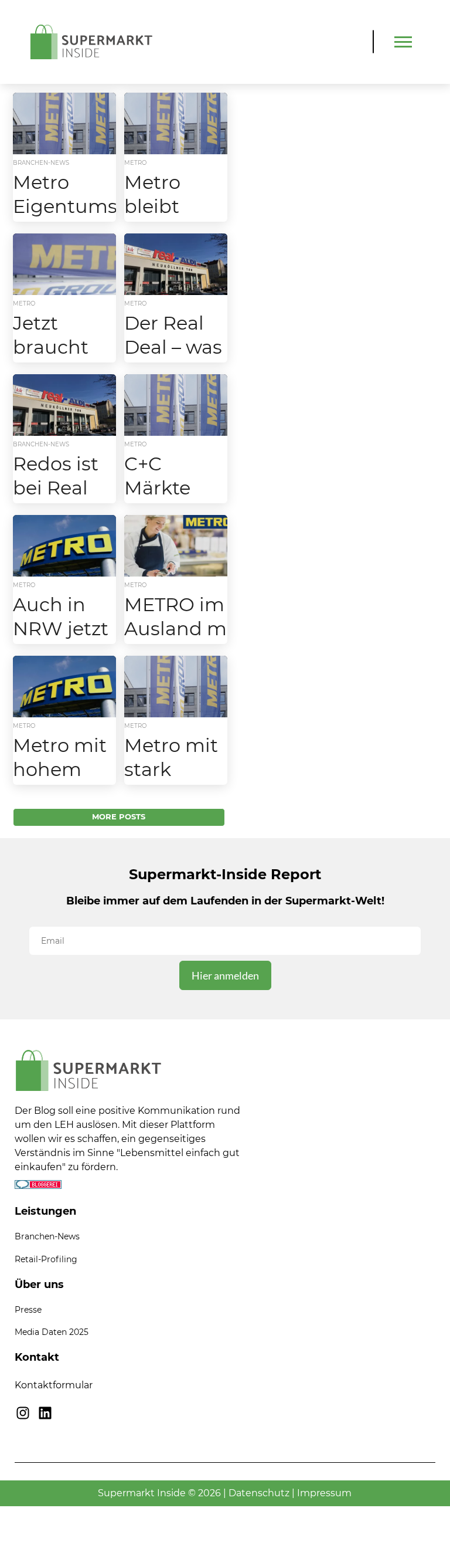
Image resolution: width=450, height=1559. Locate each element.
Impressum (324, 1493)
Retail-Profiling (46, 1259)
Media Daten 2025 (51, 1332)
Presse (28, 1309)
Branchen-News (47, 1236)
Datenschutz (259, 1493)
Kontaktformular (54, 1385)
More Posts (118, 816)
